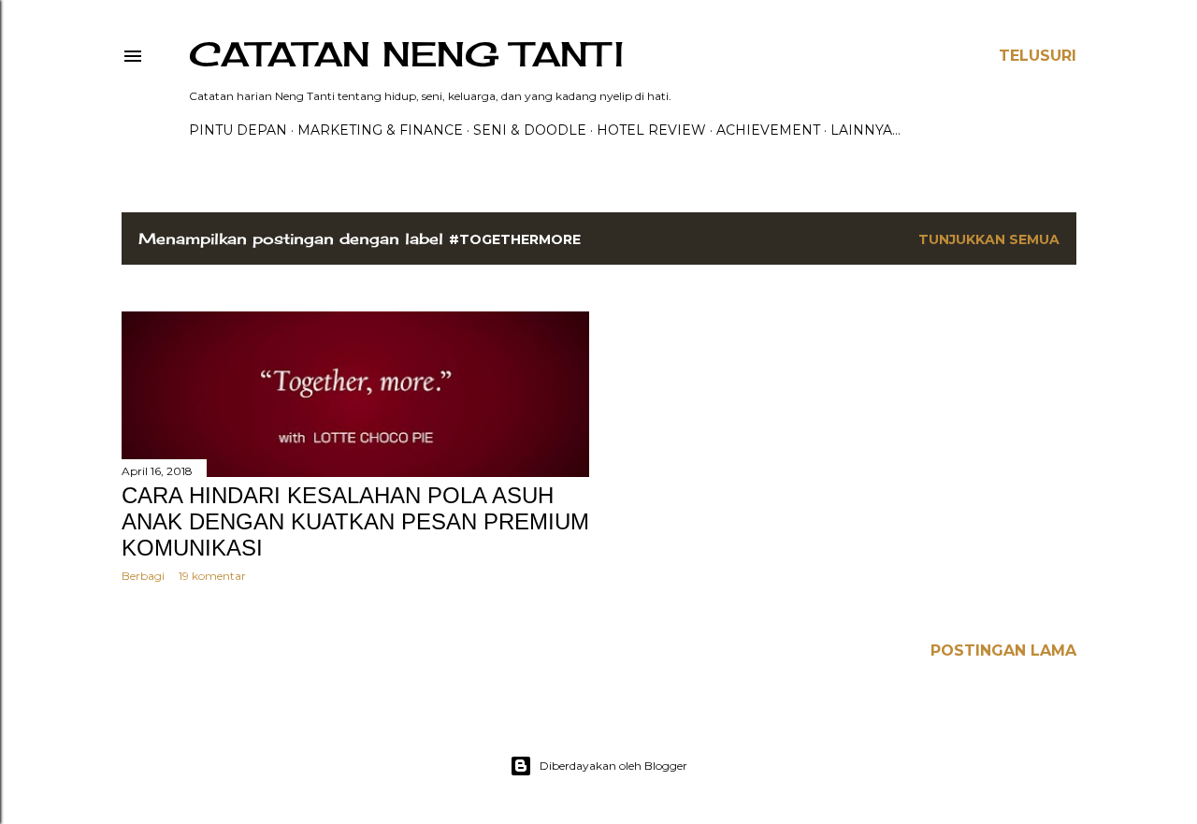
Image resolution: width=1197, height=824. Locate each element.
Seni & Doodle (529, 130)
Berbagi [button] (143, 576)
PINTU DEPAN (238, 130)
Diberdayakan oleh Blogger (613, 766)
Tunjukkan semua (989, 239)
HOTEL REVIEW (651, 130)
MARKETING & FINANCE (380, 130)
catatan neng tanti (406, 54)
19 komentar (212, 576)
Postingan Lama (1003, 650)
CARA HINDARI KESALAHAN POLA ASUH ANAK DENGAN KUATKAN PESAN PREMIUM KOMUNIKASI (355, 521)
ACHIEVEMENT (768, 130)
